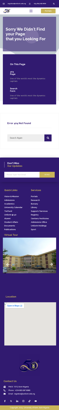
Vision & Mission (11, 196)
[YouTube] (36, 401)
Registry (35, 215)
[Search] (48, 137)
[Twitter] (11, 401)
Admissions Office (39, 222)
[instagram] (23, 401)
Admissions (9, 200)
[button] (54, 3)
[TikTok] (29, 401)
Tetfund (8, 211)
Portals (34, 196)
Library (34, 207)
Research (35, 200)
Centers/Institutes (40, 218)
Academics (9, 204)
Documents (9, 225)
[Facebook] (5, 401)
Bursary (34, 204)
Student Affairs (11, 222)
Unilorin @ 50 (10, 215)
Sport (33, 229)
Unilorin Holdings (39, 225)
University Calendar (13, 207)
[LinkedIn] (17, 401)
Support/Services (39, 211)
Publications (10, 229)
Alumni (7, 218)
